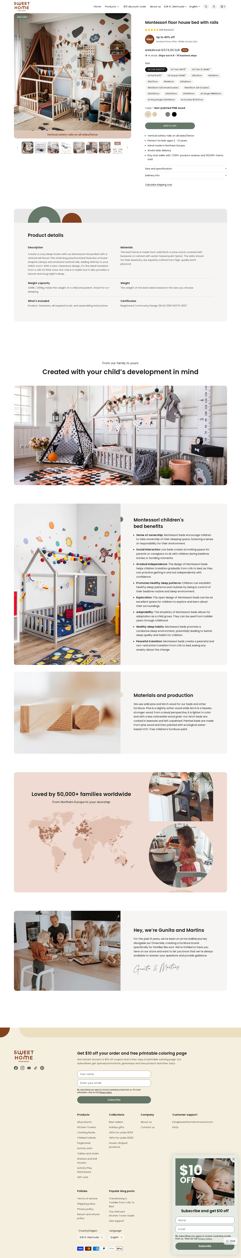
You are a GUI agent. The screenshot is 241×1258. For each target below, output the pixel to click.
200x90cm (185, 81)
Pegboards (84, 1143)
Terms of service (87, 1198)
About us (146, 1122)
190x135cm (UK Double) (196, 87)
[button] (112, 6)
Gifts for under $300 (121, 1137)
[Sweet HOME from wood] (22, 6)
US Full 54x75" (155, 75)
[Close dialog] (233, 1159)
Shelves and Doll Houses (87, 1160)
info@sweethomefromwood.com (192, 1122)
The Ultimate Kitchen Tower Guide (121, 1213)
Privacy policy (85, 1209)
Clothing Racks (86, 1132)
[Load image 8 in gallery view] (117, 147)
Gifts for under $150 (121, 1132)
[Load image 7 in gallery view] (104, 147)
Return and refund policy (88, 1216)
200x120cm (153, 93)
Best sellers (116, 1122)
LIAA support (116, 1221)
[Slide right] (127, 147)
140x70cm (197, 75)
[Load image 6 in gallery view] (92, 147)
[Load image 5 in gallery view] (79, 147)
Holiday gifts (116, 1127)
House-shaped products (118, 1145)
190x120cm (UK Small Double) (163, 87)
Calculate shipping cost (158, 184)
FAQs (175, 1127)
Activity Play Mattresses (84, 1170)
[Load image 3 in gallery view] (53, 147)
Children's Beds (86, 1137)
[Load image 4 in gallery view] (66, 147)
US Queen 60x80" (177, 75)
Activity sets (84, 1148)
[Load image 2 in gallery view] (40, 147)
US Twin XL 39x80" (201, 69)
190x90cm (169, 81)
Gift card (82, 1177)
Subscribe (114, 1100)
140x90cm (213, 75)
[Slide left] (17, 147)
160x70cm (153, 81)
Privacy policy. (105, 1092)
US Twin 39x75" (178, 69)
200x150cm (189, 93)
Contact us (148, 1127)
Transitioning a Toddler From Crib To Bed (121, 1202)
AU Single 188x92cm (211, 93)
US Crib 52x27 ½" (156, 69)
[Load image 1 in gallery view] (27, 147)
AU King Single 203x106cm (161, 99)
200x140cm (171, 93)
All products (84, 1122)
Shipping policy (86, 1203)
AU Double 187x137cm (192, 99)
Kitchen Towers (86, 1127)
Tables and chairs (88, 1153)
